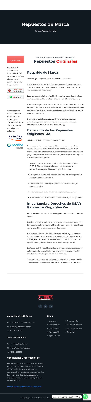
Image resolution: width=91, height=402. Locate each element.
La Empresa (53, 321)
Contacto (70, 332)
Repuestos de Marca (74, 328)
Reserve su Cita (54, 332)
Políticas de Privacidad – (24, 386)
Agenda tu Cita (54, 336)
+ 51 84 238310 (16, 331)
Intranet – (11, 386)
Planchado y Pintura (74, 325)
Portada (38, 31)
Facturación (37, 386)
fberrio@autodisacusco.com (20, 348)
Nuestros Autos (73, 321)
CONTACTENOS (15, 61)
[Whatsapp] (85, 396)
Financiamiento (54, 328)
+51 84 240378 (16, 352)
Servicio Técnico (54, 325)
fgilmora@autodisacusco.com (20, 327)
